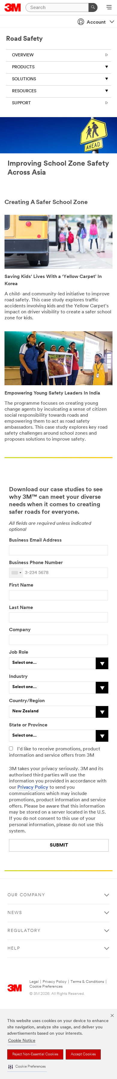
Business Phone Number (36, 562)
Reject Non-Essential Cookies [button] (35, 1054)
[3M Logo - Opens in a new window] (12, 7)
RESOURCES (24, 91)
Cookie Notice (21, 1041)
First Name (21, 585)
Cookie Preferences (46, 987)
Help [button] (14, 948)
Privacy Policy (32, 787)
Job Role (18, 652)
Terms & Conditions (87, 982)
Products (23, 67)
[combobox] (16, 573)
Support (21, 103)
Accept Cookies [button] (83, 1054)
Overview (23, 55)
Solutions (24, 79)
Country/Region (27, 701)
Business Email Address (35, 540)
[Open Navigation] (109, 7)
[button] (27, 1067)
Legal (34, 982)
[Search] (93, 7)
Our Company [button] (26, 895)
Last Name (21, 607)
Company (20, 630)
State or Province (28, 725)
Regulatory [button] (24, 931)
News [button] (15, 913)
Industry (18, 676)
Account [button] (96, 22)
